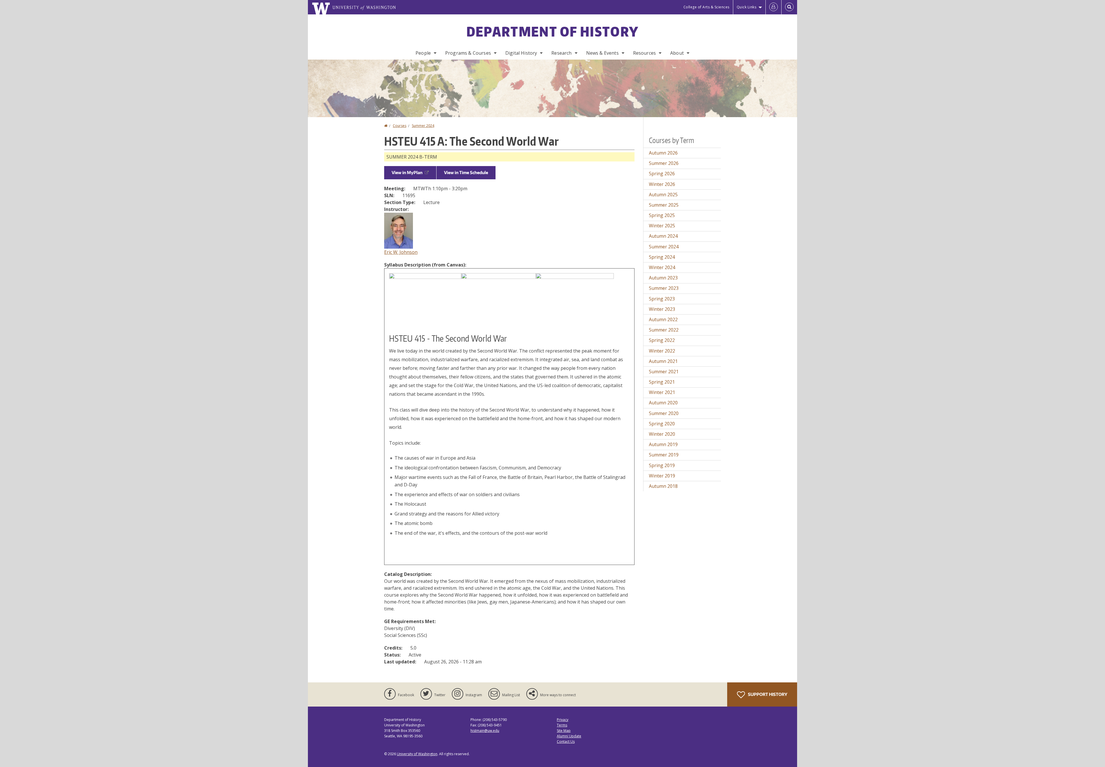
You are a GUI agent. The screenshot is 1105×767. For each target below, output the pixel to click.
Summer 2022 (664, 330)
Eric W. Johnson (401, 252)
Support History (767, 694)
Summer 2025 (664, 205)
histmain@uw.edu (484, 730)
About (677, 53)
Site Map (564, 730)
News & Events (602, 53)
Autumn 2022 (663, 319)
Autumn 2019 (663, 444)
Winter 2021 (662, 392)
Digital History (521, 53)
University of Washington (417, 753)
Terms (562, 725)
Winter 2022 (662, 351)
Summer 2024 (423, 125)
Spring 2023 (662, 299)
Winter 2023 (662, 309)
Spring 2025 (662, 215)
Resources (644, 53)
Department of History (552, 31)
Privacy (562, 719)
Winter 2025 (662, 225)
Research (561, 53)
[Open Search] (789, 7)
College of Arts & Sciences (706, 7)
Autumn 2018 (663, 486)
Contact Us (566, 741)
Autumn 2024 (663, 236)
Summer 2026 (664, 163)
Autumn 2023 (663, 278)
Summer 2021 (664, 371)
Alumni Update (569, 736)
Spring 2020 (662, 423)
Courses (399, 125)
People (423, 53)
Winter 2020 (662, 434)
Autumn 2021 (663, 361)
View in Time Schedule (466, 172)
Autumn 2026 (663, 153)
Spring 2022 (662, 340)
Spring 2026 (662, 173)
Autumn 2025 (663, 194)
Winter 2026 (662, 184)
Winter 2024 (662, 267)
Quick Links (747, 7)
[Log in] (773, 7)
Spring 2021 (662, 382)
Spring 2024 (662, 257)
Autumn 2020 (663, 402)
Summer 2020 (664, 413)
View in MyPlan (407, 172)
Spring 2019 (662, 465)
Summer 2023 (664, 288)
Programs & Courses (468, 53)
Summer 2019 (664, 455)
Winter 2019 (662, 476)
